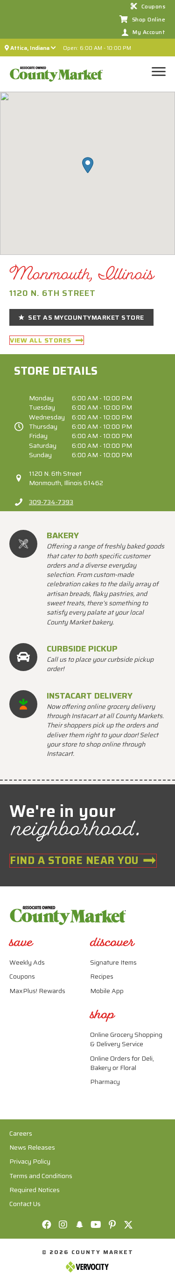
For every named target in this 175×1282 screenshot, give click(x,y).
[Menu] (161, 72)
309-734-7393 (51, 502)
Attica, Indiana (30, 47)
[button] (87, 165)
